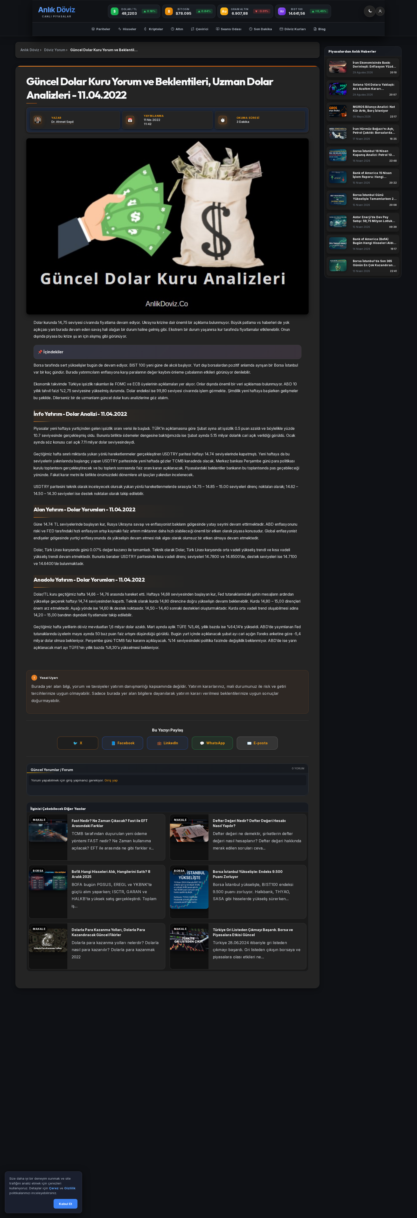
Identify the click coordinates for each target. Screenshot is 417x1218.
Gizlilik (70, 1188)
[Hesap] (380, 11)
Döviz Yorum (54, 50)
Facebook (122, 743)
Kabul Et (65, 1204)
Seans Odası (231, 29)
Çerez (54, 1188)
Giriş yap (111, 780)
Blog (322, 29)
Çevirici (202, 29)
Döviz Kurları (295, 29)
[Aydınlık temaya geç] (369, 11)
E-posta (257, 743)
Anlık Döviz (30, 50)
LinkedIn (167, 743)
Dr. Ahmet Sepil (62, 122)
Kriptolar (156, 29)
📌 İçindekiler (50, 351)
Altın (179, 29)
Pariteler (103, 29)
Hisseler (129, 29)
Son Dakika (263, 29)
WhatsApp (212, 743)
